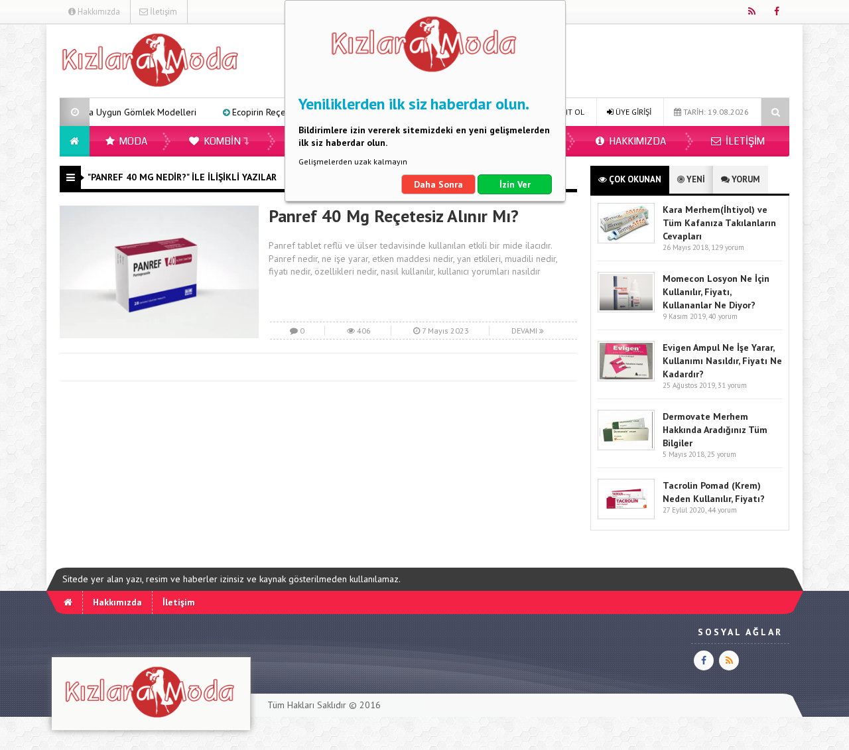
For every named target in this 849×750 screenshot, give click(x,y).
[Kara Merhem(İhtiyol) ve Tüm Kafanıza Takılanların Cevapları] (626, 240)
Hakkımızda (98, 11)
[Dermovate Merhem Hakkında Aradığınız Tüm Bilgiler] (626, 447)
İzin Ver (515, 184)
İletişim (162, 11)
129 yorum (727, 247)
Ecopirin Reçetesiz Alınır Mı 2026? (275, 112)
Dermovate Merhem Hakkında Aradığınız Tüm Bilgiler (715, 429)
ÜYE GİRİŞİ (632, 112)
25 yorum (721, 454)
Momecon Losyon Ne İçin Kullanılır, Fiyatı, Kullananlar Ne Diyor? (716, 292)
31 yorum (732, 385)
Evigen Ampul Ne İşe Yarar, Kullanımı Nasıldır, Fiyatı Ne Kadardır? (722, 361)
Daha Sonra (438, 184)
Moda (132, 141)
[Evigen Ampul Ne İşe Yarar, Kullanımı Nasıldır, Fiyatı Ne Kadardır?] (626, 378)
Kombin (221, 141)
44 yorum (722, 510)
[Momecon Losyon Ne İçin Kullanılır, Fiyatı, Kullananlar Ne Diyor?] (626, 309)
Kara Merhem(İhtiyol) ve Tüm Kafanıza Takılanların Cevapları (719, 223)
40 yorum (723, 316)
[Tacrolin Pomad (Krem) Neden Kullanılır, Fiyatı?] (626, 516)
